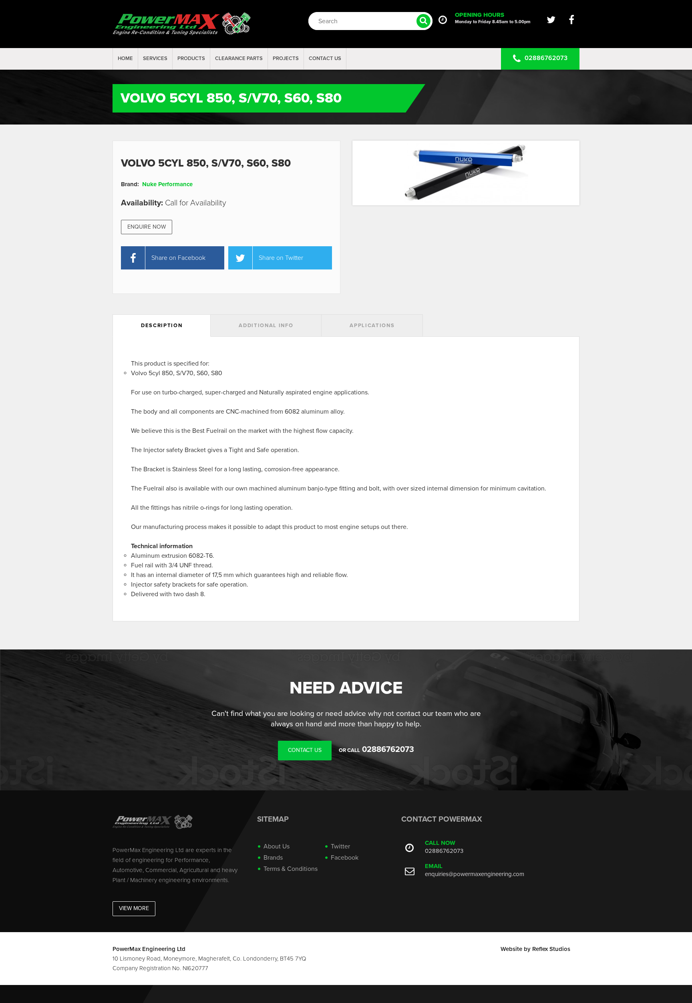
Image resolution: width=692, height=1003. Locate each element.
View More (134, 908)
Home (125, 58)
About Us (277, 846)
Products (191, 58)
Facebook (344, 858)
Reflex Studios (551, 949)
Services (155, 58)
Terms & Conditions (291, 869)
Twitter (340, 846)
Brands (273, 858)
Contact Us (325, 58)
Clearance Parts (239, 58)
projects (286, 58)
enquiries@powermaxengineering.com (474, 874)
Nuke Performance (167, 184)
